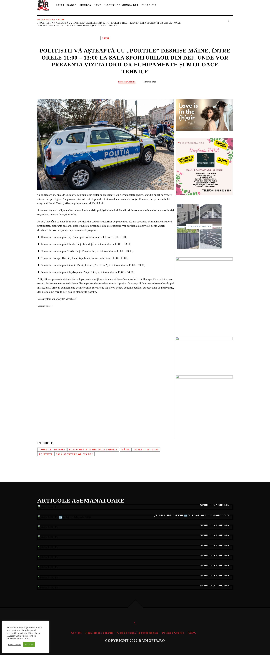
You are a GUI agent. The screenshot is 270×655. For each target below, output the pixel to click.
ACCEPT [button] (29, 644)
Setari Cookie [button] (14, 644)
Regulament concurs (99, 632)
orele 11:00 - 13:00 (146, 449)
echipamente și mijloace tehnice (93, 449)
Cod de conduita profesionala (137, 632)
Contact (76, 632)
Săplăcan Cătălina (126, 81)
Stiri (61, 19)
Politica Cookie (173, 632)
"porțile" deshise (52, 449)
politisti (45, 454)
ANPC (192, 632)
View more (135, 507)
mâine (125, 449)
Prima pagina (46, 19)
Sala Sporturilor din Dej (74, 454)
